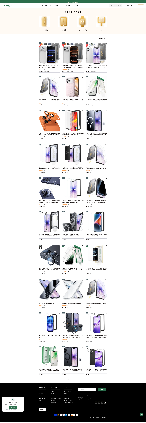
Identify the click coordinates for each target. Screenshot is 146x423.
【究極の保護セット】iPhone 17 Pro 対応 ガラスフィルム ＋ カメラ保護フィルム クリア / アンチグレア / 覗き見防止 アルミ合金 (73, 67)
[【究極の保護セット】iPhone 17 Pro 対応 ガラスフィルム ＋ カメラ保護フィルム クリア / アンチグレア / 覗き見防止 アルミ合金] (73, 53)
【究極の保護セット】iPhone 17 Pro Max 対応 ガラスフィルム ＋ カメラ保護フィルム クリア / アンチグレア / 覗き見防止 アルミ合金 (49, 67)
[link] (68, 379)
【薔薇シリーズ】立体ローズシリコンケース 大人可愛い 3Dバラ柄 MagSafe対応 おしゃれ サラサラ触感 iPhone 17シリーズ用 (73, 101)
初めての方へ (92, 417)
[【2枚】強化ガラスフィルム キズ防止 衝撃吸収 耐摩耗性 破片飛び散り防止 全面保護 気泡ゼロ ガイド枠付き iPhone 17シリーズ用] (73, 188)
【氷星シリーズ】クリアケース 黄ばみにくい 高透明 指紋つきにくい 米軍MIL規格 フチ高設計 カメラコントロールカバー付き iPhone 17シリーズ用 (49, 303)
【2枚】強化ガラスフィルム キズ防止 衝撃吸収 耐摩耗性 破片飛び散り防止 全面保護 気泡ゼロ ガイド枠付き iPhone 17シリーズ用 (72, 202)
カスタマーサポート (68, 5)
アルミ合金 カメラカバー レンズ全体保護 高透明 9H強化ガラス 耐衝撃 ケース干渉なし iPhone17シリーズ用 (49, 135)
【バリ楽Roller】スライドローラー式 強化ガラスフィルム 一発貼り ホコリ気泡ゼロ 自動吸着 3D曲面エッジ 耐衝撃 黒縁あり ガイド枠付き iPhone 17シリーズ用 (96, 101)
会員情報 (76, 5)
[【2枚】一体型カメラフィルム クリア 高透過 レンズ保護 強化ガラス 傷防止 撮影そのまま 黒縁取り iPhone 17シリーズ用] (49, 188)
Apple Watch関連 (82, 30)
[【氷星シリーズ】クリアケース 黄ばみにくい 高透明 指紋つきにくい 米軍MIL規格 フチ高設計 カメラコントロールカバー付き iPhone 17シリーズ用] (49, 289)
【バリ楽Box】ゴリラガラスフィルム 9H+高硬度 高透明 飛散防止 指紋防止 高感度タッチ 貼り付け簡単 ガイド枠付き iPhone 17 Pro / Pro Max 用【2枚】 (96, 270)
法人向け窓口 (53, 400)
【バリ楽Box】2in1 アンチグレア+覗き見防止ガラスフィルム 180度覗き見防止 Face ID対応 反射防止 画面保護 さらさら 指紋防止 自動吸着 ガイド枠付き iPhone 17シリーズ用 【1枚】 (73, 169)
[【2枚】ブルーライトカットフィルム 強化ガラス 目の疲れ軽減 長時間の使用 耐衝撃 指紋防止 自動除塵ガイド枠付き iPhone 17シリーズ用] (96, 289)
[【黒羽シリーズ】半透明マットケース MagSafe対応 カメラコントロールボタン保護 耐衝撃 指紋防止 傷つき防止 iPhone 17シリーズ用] (73, 357)
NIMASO (45, 414)
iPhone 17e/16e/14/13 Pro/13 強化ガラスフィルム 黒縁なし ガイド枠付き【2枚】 (96, 235)
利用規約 (88, 392)
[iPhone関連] (44, 21)
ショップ (40, 391)
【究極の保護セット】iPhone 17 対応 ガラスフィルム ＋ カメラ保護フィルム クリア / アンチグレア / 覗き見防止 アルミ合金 (96, 67)
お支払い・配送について (68, 402)
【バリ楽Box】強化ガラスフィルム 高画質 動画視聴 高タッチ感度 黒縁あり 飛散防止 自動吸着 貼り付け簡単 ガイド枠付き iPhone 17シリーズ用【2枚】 (49, 236)
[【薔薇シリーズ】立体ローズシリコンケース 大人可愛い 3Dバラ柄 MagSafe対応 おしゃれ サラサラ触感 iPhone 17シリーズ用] (73, 87)
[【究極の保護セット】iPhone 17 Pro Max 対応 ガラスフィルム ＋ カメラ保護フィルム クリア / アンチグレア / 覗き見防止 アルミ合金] (49, 53)
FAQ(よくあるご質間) (68, 400)
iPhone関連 (44, 5)
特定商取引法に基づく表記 (56, 398)
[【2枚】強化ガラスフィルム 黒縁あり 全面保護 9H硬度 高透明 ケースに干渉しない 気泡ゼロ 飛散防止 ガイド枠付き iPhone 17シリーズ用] (96, 323)
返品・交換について (68, 405)
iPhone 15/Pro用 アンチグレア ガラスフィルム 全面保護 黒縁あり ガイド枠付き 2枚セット (73, 134)
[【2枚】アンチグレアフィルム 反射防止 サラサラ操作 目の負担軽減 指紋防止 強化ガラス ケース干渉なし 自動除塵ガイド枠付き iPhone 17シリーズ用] (96, 154)
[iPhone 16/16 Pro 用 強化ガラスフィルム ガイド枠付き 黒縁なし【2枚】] (49, 323)
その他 (51, 5)
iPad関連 (63, 30)
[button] (135, 5)
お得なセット (58, 5)
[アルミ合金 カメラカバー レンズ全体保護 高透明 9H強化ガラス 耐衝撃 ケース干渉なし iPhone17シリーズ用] (49, 120)
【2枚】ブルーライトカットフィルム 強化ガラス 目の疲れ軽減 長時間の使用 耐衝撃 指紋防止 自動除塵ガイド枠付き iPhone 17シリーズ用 (96, 303)
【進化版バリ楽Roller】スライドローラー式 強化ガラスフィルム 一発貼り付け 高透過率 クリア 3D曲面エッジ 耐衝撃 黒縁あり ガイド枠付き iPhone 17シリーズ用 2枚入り (72, 270)
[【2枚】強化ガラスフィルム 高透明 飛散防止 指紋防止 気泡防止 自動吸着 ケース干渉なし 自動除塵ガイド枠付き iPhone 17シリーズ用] (49, 87)
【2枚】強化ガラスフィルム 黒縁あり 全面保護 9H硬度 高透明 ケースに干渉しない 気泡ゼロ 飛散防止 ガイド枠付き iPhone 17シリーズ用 (96, 337)
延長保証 (66, 393)
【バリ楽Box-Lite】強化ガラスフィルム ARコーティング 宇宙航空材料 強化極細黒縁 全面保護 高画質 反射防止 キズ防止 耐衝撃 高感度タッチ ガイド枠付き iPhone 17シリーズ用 (49, 371)
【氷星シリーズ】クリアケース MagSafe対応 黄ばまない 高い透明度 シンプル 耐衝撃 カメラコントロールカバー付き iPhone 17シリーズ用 (96, 135)
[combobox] (115, 5)
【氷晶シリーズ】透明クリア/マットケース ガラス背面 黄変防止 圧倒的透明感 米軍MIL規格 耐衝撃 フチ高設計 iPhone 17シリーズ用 (73, 303)
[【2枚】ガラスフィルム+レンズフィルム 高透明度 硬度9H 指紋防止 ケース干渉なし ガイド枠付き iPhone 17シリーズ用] (96, 357)
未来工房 (52, 393)
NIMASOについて (54, 391)
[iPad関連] (63, 21)
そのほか (101, 30)
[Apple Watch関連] (82, 21)
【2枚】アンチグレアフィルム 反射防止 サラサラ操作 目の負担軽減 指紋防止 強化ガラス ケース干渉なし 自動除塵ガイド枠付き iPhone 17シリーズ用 (96, 168)
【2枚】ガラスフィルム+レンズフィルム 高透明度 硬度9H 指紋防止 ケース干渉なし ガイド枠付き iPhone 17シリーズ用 (96, 371)
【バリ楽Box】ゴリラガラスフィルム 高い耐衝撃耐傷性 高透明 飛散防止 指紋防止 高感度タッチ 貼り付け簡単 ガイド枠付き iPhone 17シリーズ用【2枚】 (49, 168)
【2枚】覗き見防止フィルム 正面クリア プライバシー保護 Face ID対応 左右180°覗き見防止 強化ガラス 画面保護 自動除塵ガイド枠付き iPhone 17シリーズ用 (96, 203)
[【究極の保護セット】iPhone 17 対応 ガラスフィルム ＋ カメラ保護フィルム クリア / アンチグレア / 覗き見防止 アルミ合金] (96, 53)
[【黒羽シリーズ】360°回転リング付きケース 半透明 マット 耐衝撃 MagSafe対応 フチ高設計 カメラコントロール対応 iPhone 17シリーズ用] (73, 323)
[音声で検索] (120, 5)
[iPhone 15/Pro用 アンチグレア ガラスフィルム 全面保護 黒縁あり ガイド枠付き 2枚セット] (73, 120)
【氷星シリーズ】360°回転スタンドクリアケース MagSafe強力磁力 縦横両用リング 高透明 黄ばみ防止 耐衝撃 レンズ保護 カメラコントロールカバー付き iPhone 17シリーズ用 (72, 236)
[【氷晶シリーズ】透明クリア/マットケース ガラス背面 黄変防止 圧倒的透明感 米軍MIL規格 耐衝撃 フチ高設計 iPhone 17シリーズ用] (73, 289)
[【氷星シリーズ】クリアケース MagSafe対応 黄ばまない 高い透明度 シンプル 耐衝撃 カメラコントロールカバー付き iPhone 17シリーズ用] (96, 120)
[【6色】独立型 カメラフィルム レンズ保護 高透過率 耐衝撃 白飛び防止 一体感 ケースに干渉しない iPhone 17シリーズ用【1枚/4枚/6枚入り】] (49, 255)
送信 (102, 389)
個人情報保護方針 (93, 392)
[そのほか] (101, 21)
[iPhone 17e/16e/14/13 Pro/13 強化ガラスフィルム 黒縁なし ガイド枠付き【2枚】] (96, 222)
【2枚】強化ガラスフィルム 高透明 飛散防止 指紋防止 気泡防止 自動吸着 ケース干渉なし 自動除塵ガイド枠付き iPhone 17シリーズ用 (49, 101)
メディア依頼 (53, 402)
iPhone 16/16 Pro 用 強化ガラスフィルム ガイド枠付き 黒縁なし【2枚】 (49, 336)
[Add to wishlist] (59, 43)
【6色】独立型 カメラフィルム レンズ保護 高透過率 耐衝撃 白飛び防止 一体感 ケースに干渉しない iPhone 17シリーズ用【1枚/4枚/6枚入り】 (49, 270)
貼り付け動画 (66, 398)
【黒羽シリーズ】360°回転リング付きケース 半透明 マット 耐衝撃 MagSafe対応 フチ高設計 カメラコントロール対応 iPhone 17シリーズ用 (72, 337)
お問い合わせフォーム (68, 391)
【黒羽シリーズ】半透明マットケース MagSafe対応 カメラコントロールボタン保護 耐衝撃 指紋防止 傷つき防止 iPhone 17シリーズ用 (72, 371)
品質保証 (66, 395)
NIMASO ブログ (53, 395)
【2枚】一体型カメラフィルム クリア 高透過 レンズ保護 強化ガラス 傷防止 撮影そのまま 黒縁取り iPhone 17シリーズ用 (49, 202)
